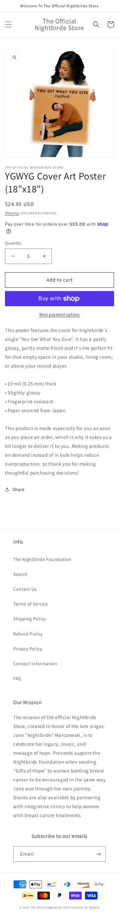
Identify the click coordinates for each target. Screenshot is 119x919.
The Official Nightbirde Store (50, 907)
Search (20, 574)
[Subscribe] (98, 854)
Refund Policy (28, 634)
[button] (8, 24)
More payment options (59, 314)
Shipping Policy (29, 619)
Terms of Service (30, 604)
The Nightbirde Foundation (42, 559)
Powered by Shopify (85, 907)
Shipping (12, 213)
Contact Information (35, 664)
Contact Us (25, 589)
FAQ (17, 678)
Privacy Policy (27, 649)
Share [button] (19, 489)
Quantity (13, 243)
